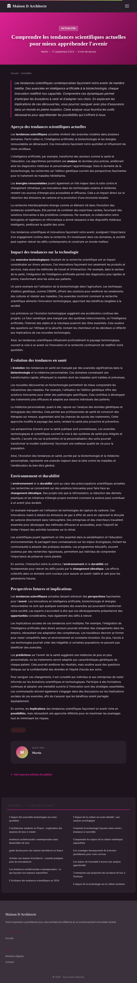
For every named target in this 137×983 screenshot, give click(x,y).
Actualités (68, 28)
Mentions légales (14, 956)
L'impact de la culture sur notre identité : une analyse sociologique (96, 819)
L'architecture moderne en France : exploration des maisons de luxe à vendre (35, 830)
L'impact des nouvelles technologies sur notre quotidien (33, 819)
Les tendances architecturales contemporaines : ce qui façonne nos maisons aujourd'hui (35, 871)
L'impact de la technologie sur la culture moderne (99, 883)
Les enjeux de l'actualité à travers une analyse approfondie (97, 863)
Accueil (14, 73)
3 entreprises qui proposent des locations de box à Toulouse (99, 874)
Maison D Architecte (27, 6)
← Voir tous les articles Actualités (31, 774)
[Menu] (127, 6)
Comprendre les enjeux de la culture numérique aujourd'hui (98, 841)
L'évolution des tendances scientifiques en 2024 (34, 880)
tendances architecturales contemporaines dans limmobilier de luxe (33, 841)
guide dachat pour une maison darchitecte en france (36, 850)
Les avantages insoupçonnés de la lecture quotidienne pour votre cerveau (94, 852)
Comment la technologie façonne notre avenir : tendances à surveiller (97, 830)
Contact (9, 962)
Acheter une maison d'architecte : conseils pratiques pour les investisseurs (36, 860)
